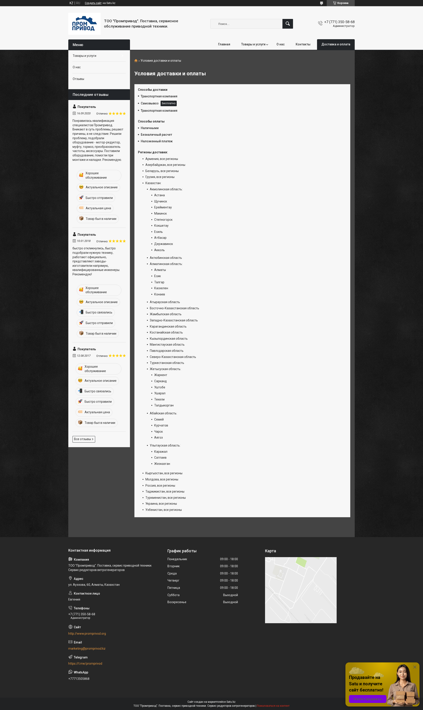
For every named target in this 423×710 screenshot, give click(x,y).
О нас (280, 44)
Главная (224, 44)
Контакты (303, 44)
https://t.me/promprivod (85, 663)
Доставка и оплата (335, 44)
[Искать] (287, 24)
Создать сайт (93, 3)
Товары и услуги (253, 44)
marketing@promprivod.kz (87, 648)
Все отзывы (82, 439)
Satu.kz (231, 701)
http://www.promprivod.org (87, 633)
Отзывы (78, 79)
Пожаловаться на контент (273, 705)
